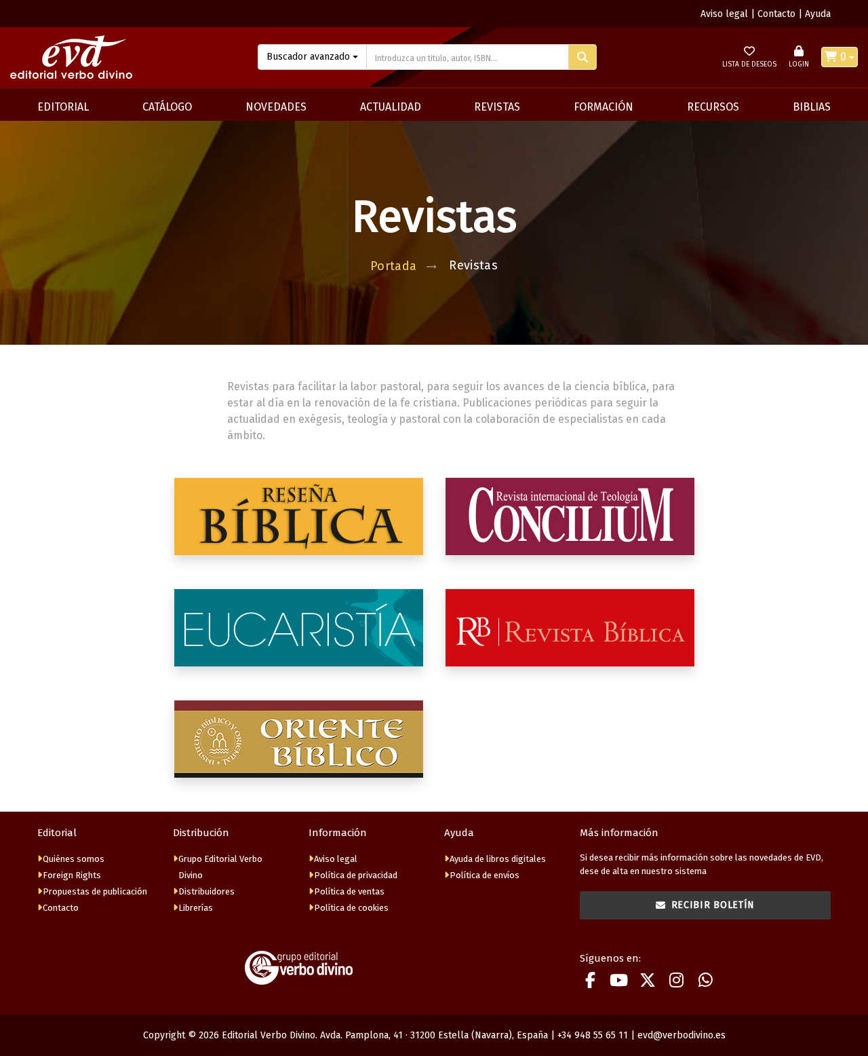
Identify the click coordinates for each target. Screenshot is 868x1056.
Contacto (776, 14)
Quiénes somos (73, 859)
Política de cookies (351, 908)
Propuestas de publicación (95, 891)
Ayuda (818, 14)
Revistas (497, 106)
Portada (393, 266)
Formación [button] (603, 106)
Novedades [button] (276, 106)
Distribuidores (206, 891)
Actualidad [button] (390, 106)
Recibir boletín (713, 905)
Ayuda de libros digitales (498, 859)
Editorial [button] (63, 106)
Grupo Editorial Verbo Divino (220, 867)
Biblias (812, 106)
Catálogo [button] (167, 106)
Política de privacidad (355, 875)
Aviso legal (724, 14)
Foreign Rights (72, 875)
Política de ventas (349, 891)
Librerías (195, 908)
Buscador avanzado (308, 56)
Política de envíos (484, 875)
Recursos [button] (713, 106)
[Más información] (298, 516)
